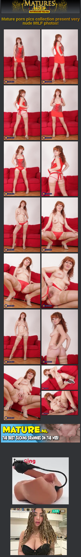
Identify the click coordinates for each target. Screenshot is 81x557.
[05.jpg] (22, 168)
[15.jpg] (59, 403)
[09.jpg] (22, 280)
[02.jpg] (59, 56)
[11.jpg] (22, 336)
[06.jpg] (59, 168)
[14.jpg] (59, 377)
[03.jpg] (22, 112)
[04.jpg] (59, 112)
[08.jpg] (59, 224)
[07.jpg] (22, 224)
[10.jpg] (59, 280)
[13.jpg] (22, 392)
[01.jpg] (22, 56)
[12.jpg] (59, 336)
